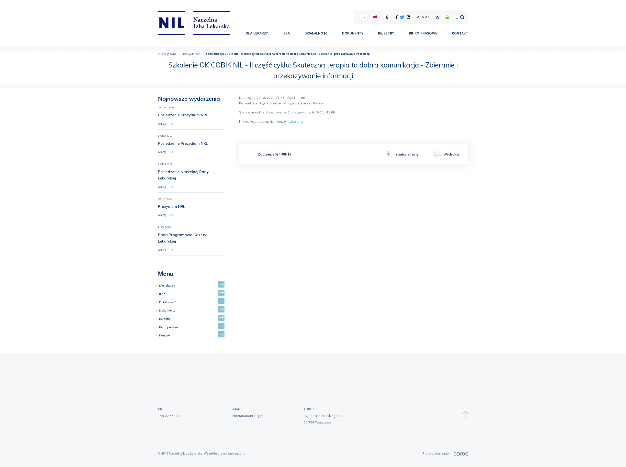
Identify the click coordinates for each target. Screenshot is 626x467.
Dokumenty (352, 33)
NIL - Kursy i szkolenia (286, 121)
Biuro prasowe (423, 33)
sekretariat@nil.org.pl (247, 415)
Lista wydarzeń (191, 54)
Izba (286, 33)
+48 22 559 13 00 (171, 415)
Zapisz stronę (406, 154)
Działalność (315, 33)
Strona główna (167, 54)
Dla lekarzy (257, 33)
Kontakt (460, 33)
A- (418, 17)
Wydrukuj (451, 154)
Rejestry (386, 33)
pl (362, 17)
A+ (427, 17)
